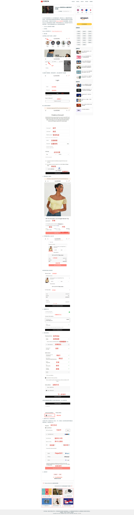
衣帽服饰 (78, 31)
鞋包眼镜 (90, 31)
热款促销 (86, 1)
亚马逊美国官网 (84, 24)
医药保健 (90, 35)
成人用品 (84, 42)
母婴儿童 (78, 35)
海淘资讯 (55, 474)
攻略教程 (91, 1)
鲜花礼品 (78, 42)
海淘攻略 (72, 512)
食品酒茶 (90, 40)
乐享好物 (65, 512)
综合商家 (84, 35)
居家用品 (78, 33)
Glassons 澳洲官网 (59, 21)
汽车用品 (78, 44)
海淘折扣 (82, 1)
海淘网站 (77, 1)
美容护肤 (84, 31)
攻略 (60, 474)
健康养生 (90, 42)
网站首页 (73, 1)
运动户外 (90, 33)
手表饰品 (84, 33)
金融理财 (84, 44)
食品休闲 (78, 40)
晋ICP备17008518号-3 (74, 513)
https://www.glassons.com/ (57, 31)
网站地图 (79, 513)
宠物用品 (84, 40)
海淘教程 (60, 11)
